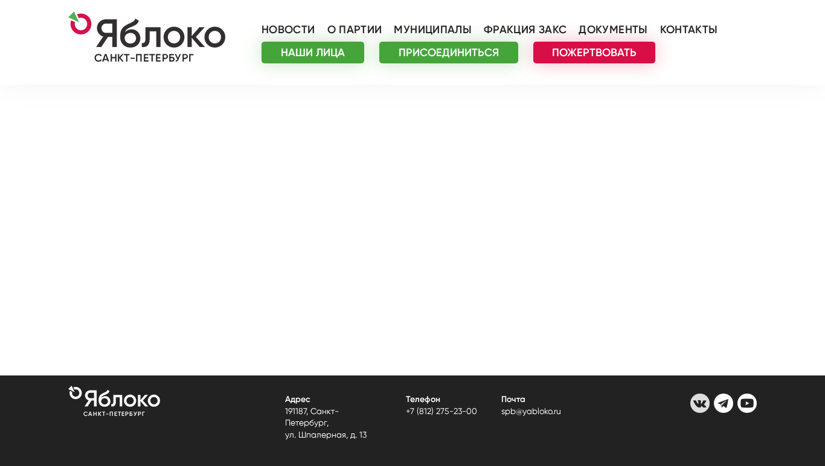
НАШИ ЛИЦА (313, 52)
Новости (288, 29)
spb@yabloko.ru (531, 411)
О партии (354, 29)
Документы (613, 29)
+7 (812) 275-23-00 (441, 411)
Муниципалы (433, 29)
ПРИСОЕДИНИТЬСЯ (449, 52)
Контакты (689, 29)
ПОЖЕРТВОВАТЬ (594, 52)
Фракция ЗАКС (525, 29)
